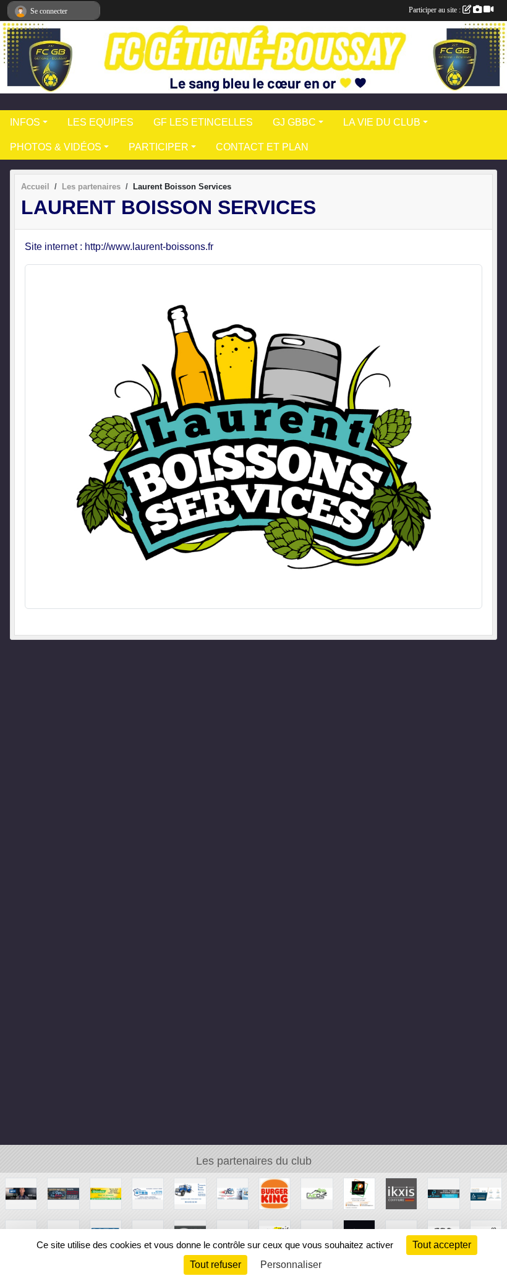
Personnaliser (291, 1264)
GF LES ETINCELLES (203, 122)
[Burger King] (274, 1193)
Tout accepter (441, 1245)
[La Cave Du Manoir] (63, 1193)
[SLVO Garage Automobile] (232, 1193)
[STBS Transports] (148, 1193)
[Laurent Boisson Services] (253, 436)
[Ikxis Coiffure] (401, 1193)
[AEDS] (316, 1193)
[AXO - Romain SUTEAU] (486, 1193)
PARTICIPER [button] (159, 147)
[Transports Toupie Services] (190, 1193)
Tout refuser (215, 1264)
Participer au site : (435, 10)
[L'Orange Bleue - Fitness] (21, 1193)
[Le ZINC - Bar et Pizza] (443, 1193)
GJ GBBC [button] (294, 122)
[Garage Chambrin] (106, 1193)
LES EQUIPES (100, 122)
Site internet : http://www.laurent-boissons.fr (119, 246)
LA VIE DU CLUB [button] (381, 122)
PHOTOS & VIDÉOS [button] (55, 147)
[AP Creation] (359, 1193)
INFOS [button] (25, 122)
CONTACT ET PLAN (262, 147)
